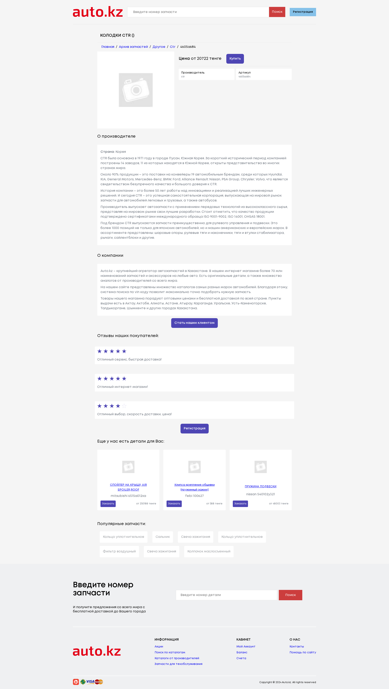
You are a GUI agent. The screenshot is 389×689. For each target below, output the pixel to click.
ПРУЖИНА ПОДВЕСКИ (260, 486)
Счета (241, 658)
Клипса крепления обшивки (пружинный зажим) (194, 487)
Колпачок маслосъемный (208, 551)
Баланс (241, 652)
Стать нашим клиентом (194, 322)
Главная (107, 46)
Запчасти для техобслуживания (178, 664)
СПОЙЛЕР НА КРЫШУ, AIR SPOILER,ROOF (128, 487)
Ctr (172, 46)
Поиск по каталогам (170, 652)
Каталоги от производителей (177, 658)
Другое (159, 46)
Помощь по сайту (303, 652)
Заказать (108, 504)
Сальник (163, 536)
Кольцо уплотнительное (123, 536)
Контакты (297, 646)
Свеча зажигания (195, 536)
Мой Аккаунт (245, 646)
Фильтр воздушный (119, 551)
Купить (235, 58)
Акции (159, 646)
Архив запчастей (133, 46)
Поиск (277, 11)
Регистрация (303, 12)
